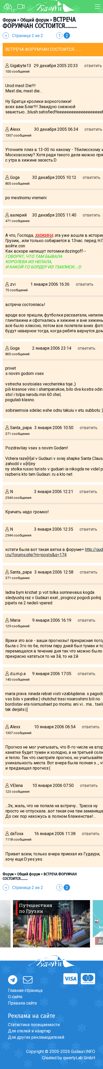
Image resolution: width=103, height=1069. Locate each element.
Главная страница (25, 990)
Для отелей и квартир (29, 1030)
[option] (51, 923)
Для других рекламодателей (36, 1037)
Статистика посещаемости (34, 1024)
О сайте (15, 996)
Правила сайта (22, 1003)
